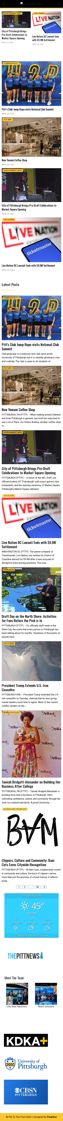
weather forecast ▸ (31, 935)
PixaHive (52, 1117)
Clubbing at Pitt (11, 63)
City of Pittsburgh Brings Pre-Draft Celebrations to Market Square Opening (29, 470)
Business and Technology (15, 809)
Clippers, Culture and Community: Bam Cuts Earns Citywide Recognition (28, 862)
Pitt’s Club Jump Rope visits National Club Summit (30, 346)
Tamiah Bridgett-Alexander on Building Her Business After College (31, 784)
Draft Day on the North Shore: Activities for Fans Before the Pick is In (29, 618)
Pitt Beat (8, 120)
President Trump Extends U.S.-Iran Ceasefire (25, 687)
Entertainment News (13, 170)
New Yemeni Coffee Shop (18, 409)
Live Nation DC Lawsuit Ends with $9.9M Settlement (29, 544)
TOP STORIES (8, 13)
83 (37, 887)
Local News (39, 13)
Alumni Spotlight (11, 713)
